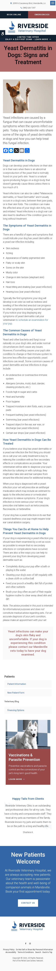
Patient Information (16, 684)
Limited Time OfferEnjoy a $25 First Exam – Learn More (26, 38)
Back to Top (47, 952)
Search (38, 952)
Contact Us (28, 903)
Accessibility (11, 952)
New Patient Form (15, 693)
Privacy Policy (8, 950)
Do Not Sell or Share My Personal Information (34, 950)
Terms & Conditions (26, 952)
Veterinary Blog (11, 701)
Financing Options (15, 710)
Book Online (14, 15)
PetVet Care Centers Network (32, 961)
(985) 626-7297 (29, 8)
